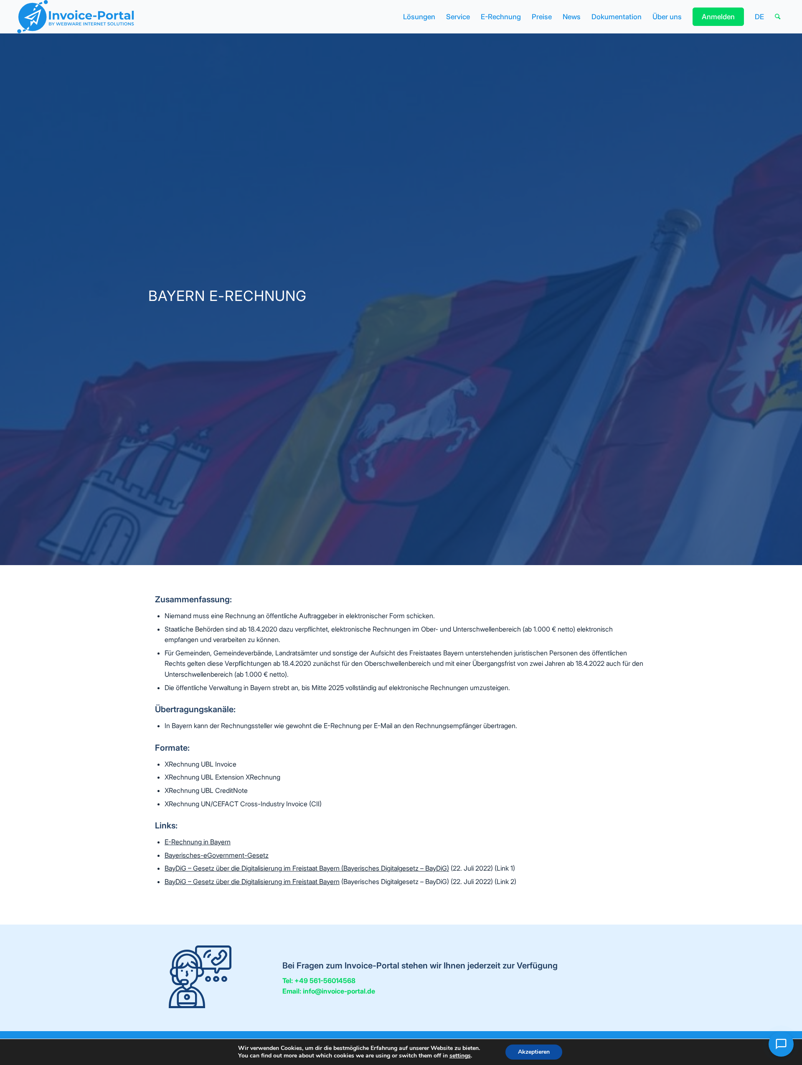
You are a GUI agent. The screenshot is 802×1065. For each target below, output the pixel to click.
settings (460, 1056)
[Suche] (777, 16)
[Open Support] (781, 1044)
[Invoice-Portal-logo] (75, 16)
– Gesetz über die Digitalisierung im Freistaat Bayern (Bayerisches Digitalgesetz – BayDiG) (317, 868)
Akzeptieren (534, 1052)
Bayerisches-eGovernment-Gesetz (217, 855)
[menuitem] (419, 16)
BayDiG (175, 868)
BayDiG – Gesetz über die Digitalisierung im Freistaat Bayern (252, 881)
